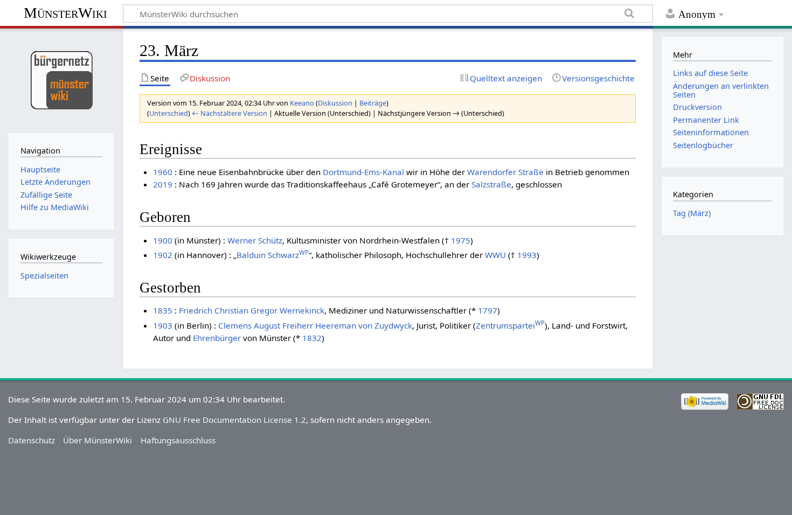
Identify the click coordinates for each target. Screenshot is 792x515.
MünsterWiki (65, 12)
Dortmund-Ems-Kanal (363, 171)
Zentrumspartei (510, 325)
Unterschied (168, 113)
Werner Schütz (254, 240)
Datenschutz (31, 440)
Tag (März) (692, 213)
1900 (162, 240)
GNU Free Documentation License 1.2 (234, 419)
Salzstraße (491, 184)
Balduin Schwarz (273, 254)
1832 (312, 337)
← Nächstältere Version (229, 113)
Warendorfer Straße (505, 171)
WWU (495, 254)
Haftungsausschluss (178, 440)
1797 (487, 310)
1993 (527, 254)
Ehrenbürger (217, 337)
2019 (162, 184)
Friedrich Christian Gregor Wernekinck (251, 310)
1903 (162, 325)
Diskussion (335, 103)
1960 (162, 171)
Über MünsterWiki (97, 440)
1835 (162, 310)
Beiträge (372, 103)
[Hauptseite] (61, 79)
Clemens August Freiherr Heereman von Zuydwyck (315, 325)
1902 (162, 254)
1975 (460, 240)
